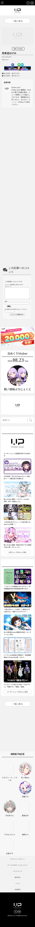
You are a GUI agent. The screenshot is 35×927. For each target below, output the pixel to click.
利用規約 (18, 889)
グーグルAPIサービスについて (17, 865)
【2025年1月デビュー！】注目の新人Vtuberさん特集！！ (17, 523)
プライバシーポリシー (17, 859)
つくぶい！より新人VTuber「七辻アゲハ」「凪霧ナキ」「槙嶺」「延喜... (17, 685)
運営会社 (18, 877)
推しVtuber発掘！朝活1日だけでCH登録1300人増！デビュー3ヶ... (17, 546)
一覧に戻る (17, 20)
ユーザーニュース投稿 (20, 100)
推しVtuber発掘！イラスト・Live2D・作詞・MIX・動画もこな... (17, 500)
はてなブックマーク (22, 64)
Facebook (12, 64)
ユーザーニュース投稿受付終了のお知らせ (17, 454)
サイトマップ (17, 871)
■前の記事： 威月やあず (11, 73)
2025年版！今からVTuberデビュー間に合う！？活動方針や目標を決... (17, 477)
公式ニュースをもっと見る (17, 552)
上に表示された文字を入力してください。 (16, 309)
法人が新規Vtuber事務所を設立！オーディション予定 (17, 633)
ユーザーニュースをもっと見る (17, 692)
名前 (6, 301)
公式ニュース (17, 430)
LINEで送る (19, 64)
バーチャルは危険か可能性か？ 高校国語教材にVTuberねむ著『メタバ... (17, 656)
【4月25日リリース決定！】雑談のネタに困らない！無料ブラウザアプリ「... (17, 610)
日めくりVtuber (18, 49)
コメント (8, 286)
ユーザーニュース (17, 563)
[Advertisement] (17, 186)
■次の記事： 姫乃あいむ (11, 76)
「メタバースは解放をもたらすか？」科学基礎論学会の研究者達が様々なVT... (17, 587)
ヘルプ (17, 883)
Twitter (15, 64)
